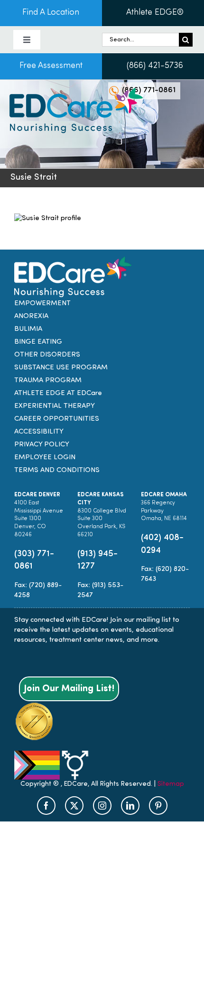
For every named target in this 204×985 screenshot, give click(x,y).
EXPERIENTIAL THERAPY (54, 406)
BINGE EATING (38, 342)
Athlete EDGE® (155, 13)
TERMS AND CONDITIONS (57, 470)
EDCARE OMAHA (164, 495)
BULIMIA (28, 329)
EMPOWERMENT (42, 303)
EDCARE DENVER (37, 495)
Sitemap (171, 784)
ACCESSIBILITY (39, 431)
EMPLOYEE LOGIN (44, 457)
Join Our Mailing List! (69, 689)
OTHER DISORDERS (47, 354)
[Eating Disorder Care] (76, 91)
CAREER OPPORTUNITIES (56, 419)
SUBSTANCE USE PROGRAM (61, 367)
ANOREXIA (31, 316)
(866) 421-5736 (155, 66)
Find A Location (50, 13)
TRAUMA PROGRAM (48, 380)
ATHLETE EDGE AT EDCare (58, 393)
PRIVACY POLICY (41, 444)
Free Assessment (51, 66)
